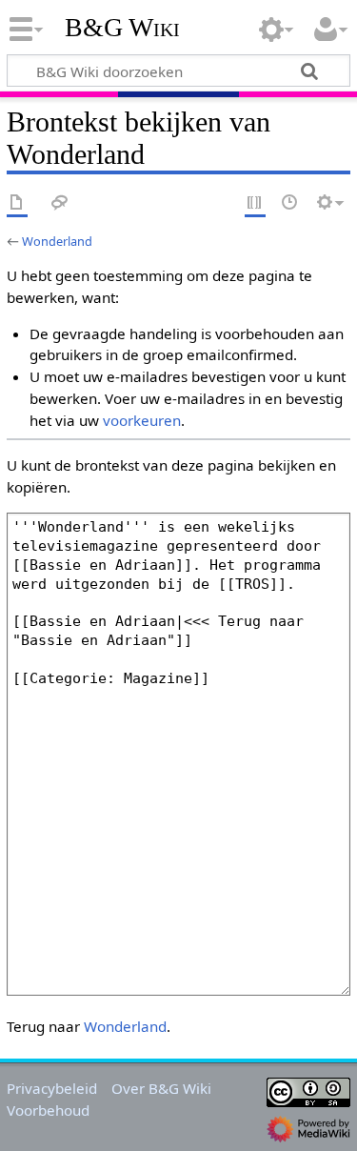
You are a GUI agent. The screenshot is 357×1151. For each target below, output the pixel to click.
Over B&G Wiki (161, 1088)
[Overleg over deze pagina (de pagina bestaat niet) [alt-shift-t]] (60, 203)
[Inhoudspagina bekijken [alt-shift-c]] (17, 203)
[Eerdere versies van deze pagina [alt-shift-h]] (290, 203)
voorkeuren (142, 420)
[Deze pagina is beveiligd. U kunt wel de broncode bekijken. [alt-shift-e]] (255, 203)
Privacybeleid (52, 1088)
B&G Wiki (122, 27)
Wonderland (57, 241)
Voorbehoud (48, 1110)
